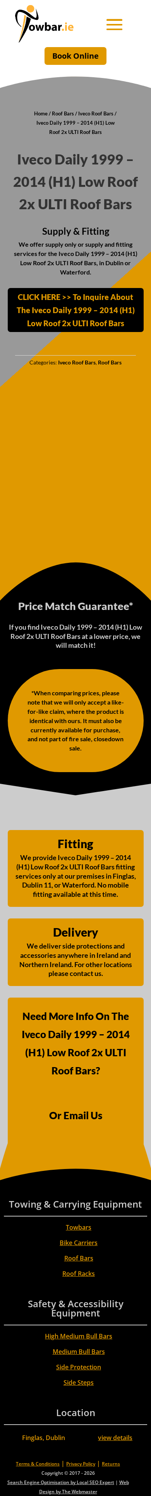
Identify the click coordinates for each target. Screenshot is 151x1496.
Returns (111, 1463)
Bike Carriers (79, 1242)
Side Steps (78, 1382)
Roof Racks (78, 1273)
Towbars (78, 1227)
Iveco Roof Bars (95, 113)
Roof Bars (63, 113)
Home (41, 113)
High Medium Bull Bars (78, 1336)
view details (115, 1437)
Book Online (75, 56)
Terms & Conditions (38, 1463)
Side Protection (78, 1367)
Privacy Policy (80, 1463)
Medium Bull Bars (79, 1351)
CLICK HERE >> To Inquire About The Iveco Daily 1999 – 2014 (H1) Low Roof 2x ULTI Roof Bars (76, 310)
